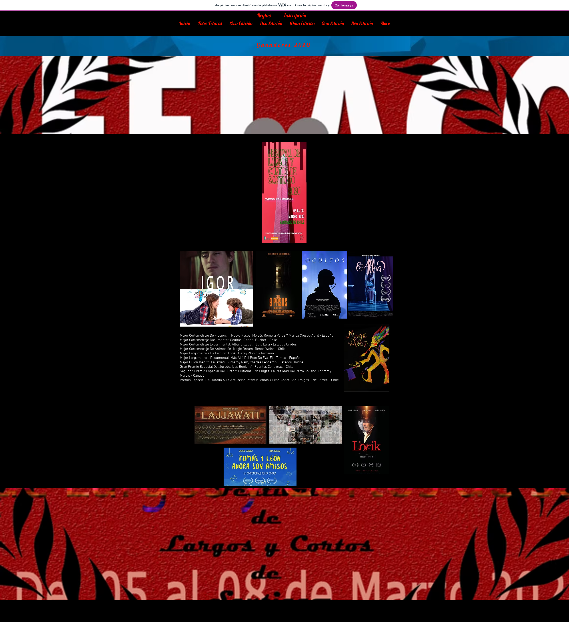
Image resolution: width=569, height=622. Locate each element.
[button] (241, 25)
